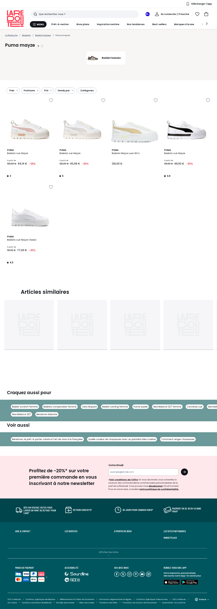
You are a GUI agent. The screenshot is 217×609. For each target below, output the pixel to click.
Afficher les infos (108, 552)
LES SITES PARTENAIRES (175, 531)
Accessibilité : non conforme (173, 603)
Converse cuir (194, 406)
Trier (11, 90)
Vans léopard (89, 406)
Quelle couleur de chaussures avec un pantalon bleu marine (122, 439)
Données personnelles (65, 603)
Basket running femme (115, 406)
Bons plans (83, 24)
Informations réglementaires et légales (115, 599)
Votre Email (115, 465)
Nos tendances (136, 24)
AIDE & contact (23, 531)
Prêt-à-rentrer (60, 24)
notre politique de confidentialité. (159, 489)
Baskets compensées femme (60, 406)
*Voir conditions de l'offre (123, 479)
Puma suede (141, 406)
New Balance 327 (21, 414)
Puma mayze (62, 35)
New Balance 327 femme (167, 406)
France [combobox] (202, 599)
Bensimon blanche (47, 414)
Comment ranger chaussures (177, 439)
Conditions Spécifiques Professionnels (152, 599)
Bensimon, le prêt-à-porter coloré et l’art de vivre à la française (47, 439)
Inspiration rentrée (108, 24)
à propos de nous (123, 531)
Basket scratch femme (25, 406)
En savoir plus (194, 575)
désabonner (156, 486)
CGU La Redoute (179, 599)
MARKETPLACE (170, 537)
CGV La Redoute (14, 599)
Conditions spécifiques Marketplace (40, 599)
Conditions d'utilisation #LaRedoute (36, 603)
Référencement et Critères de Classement (77, 599)
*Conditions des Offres (108, 603)
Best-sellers (159, 24)
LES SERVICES (71, 531)
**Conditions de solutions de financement (139, 603)
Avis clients (12, 603)
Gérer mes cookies (86, 603)
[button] (206, 14)
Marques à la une (184, 24)
